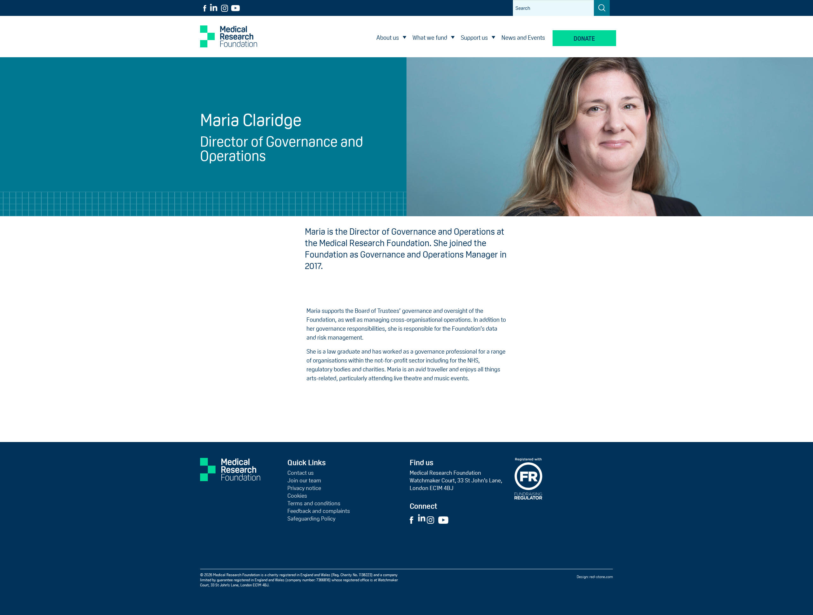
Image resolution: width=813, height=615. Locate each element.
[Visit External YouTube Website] (445, 519)
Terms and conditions (313, 503)
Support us (474, 37)
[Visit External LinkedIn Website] (422, 519)
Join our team (304, 480)
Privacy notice (304, 488)
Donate (584, 38)
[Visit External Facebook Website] (413, 519)
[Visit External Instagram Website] (432, 519)
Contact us (300, 473)
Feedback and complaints (318, 511)
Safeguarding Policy (311, 518)
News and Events (523, 37)
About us (387, 37)
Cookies (297, 496)
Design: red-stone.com (595, 577)
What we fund (430, 37)
